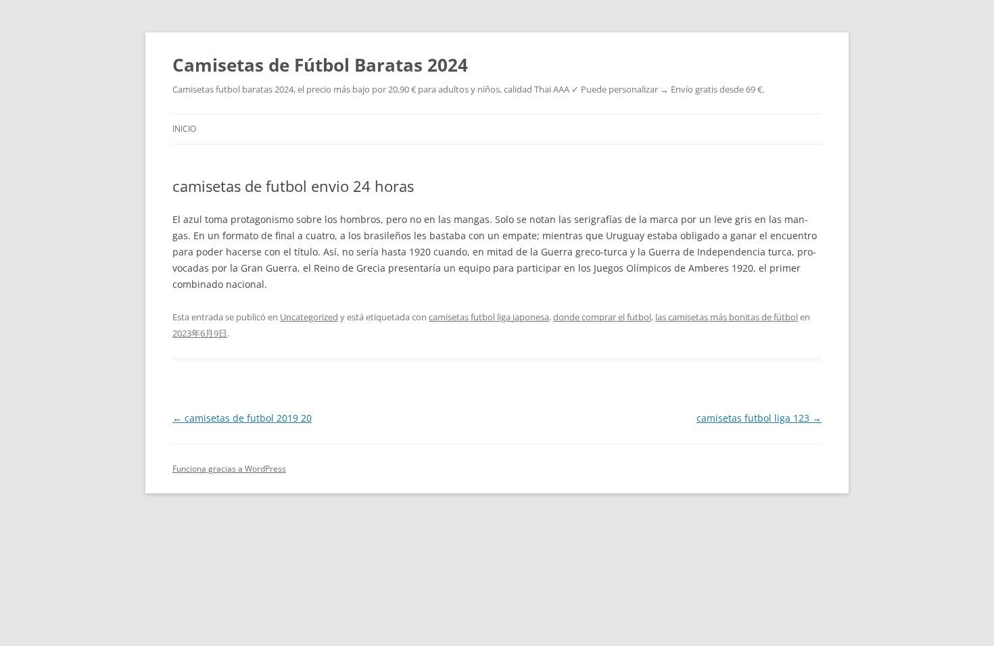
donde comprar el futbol (602, 317)
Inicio (184, 128)
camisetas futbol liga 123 (759, 418)
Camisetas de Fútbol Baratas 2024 (320, 65)
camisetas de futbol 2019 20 (242, 418)
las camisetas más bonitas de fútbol (726, 317)
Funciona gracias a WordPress (229, 468)
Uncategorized (309, 317)
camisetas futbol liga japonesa (489, 317)
